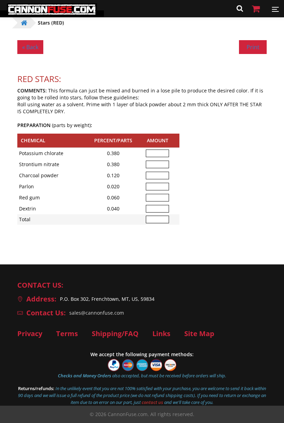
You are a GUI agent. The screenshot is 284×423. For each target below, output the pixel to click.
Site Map (199, 333)
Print (253, 47)
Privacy (29, 333)
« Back (30, 47)
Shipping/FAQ (115, 333)
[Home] (52, 13)
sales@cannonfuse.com (96, 312)
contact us (152, 402)
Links (161, 333)
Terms (67, 333)
